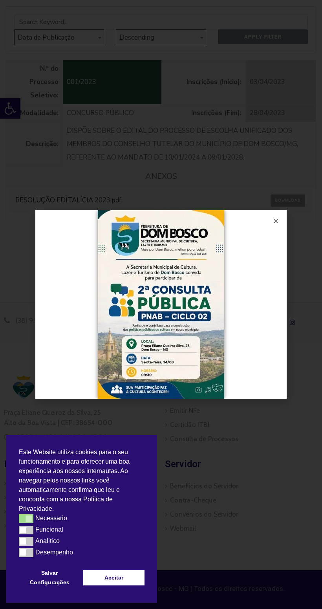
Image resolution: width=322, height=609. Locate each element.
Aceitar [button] (113, 577)
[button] (56, 509)
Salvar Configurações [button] (50, 577)
